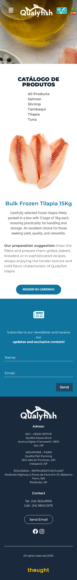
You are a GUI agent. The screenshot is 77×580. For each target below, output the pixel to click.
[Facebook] (35, 531)
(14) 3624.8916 (41, 501)
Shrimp (34, 104)
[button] (11, 10)
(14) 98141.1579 (42, 505)
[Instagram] (41, 531)
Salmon (34, 99)
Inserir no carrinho (39, 289)
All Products (38, 94)
